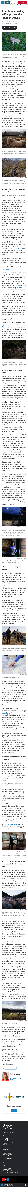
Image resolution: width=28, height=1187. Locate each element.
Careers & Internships (8, 1142)
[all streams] (26, 1185)
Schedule (5, 1165)
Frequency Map (7, 1168)
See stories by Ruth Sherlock (15, 1078)
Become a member (8, 1152)
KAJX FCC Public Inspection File (10, 1170)
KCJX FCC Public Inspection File (10, 1172)
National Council (7, 1157)
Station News (6, 1140)
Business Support (7, 1154)
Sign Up (14, 1110)
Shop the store (6, 1155)
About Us (5, 1138)
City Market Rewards (8, 1158)
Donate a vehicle (7, 1153)
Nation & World (11, 1068)
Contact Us (5, 1143)
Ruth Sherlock (10, 21)
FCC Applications (7, 1169)
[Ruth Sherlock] (5, 1076)
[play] (2, 1185)
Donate (23, 2)
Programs (5, 1167)
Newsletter (5, 1144)
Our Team (5, 1139)
